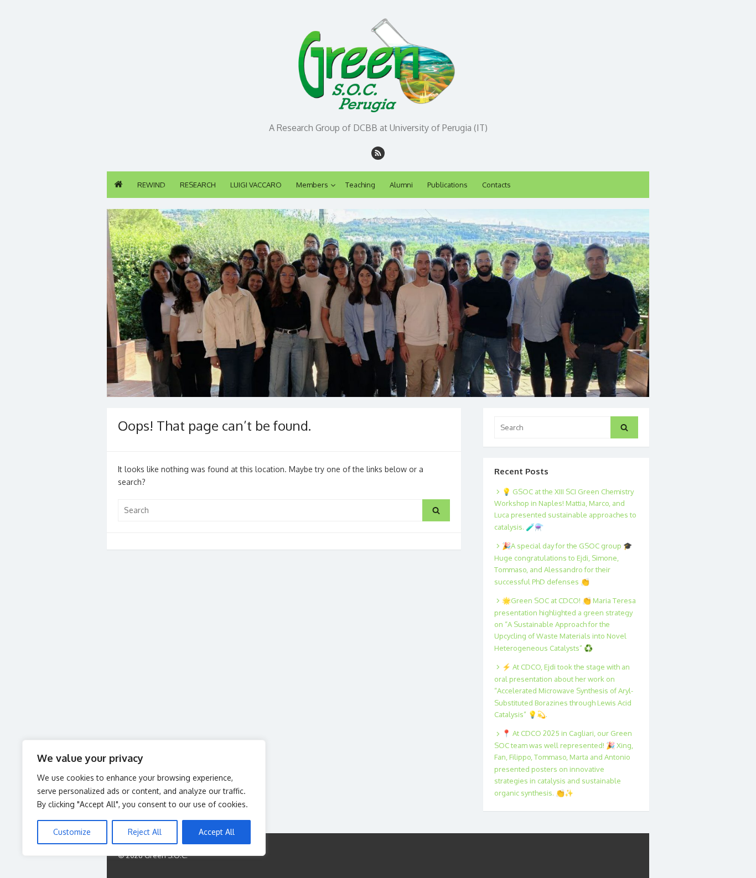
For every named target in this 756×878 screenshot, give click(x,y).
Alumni (401, 184)
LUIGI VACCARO (256, 184)
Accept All (217, 832)
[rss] (378, 153)
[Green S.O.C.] (378, 62)
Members (312, 184)
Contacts (496, 184)
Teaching (360, 184)
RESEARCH (198, 184)
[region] (144, 798)
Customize (72, 832)
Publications (447, 184)
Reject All (145, 832)
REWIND (151, 184)
